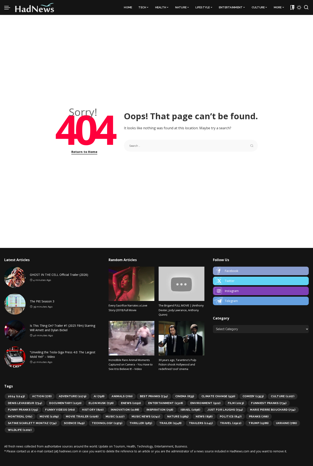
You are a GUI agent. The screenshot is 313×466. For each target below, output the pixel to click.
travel (230, 423)
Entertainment (165, 403)
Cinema (184, 396)
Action (42, 396)
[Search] (306, 7)
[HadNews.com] (34, 7)
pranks (258, 416)
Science (74, 423)
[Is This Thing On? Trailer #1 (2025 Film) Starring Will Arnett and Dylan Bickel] (15, 330)
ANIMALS (122, 396)
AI (99, 396)
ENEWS (131, 403)
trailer (170, 423)
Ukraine (286, 423)
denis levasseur (25, 403)
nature (178, 416)
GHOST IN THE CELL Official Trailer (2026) (59, 275)
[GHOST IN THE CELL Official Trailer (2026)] (15, 277)
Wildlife (20, 429)
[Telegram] (261, 301)
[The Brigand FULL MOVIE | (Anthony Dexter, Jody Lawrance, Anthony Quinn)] (181, 284)
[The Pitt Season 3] (15, 304)
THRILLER (140, 423)
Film (236, 403)
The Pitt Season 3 (42, 301)
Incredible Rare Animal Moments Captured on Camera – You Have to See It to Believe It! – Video (131, 364)
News (204, 416)
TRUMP (258, 423)
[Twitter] (261, 281)
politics (231, 416)
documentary (65, 403)
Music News (146, 416)
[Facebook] (261, 271)
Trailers (201, 423)
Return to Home (84, 152)
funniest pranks (268, 403)
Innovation (125, 409)
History (92, 409)
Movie (49, 416)
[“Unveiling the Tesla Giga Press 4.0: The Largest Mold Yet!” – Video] (15, 357)
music (115, 416)
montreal (20, 416)
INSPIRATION (159, 409)
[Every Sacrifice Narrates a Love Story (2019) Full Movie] (131, 284)
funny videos (60, 409)
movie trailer (82, 416)
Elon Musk (101, 403)
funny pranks (23, 409)
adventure (72, 396)
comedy (253, 396)
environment (205, 403)
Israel (190, 409)
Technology (107, 423)
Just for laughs (225, 409)
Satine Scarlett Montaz (32, 423)
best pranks (154, 396)
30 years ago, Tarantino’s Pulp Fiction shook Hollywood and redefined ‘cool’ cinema (177, 364)
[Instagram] (261, 291)
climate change (218, 396)
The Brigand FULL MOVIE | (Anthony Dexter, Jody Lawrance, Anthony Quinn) (181, 309)
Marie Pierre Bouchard (272, 409)
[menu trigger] (9, 7)
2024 (16, 396)
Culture (282, 396)
